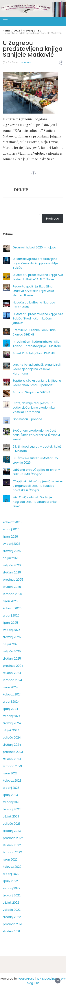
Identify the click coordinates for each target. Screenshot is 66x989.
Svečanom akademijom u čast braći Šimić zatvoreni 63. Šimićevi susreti (36, 434)
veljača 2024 (12, 737)
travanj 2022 (12, 895)
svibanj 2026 (11, 544)
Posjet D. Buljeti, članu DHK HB (34, 353)
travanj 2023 (12, 809)
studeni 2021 (11, 931)
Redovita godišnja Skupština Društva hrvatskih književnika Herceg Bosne (33, 290)
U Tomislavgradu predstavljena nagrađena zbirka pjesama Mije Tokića (35, 263)
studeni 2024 (12, 673)
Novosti (26, 62)
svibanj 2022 (11, 888)
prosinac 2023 (13, 752)
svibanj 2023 (11, 802)
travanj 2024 (12, 723)
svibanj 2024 (12, 716)
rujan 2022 (10, 859)
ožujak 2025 (11, 644)
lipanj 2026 (10, 536)
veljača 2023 (12, 824)
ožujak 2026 (11, 558)
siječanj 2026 (12, 572)
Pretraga (52, 218)
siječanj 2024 (12, 745)
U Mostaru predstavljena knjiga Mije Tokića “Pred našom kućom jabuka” (38, 318)
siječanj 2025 (12, 658)
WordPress (26, 978)
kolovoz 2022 (12, 867)
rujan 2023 (10, 773)
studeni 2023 (12, 759)
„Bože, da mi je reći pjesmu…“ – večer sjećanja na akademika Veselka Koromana (34, 407)
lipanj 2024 (10, 709)
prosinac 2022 (13, 838)
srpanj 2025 (11, 615)
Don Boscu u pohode (27, 419)
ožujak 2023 (11, 816)
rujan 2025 (10, 601)
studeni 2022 (12, 845)
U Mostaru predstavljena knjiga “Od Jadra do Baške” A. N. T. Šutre (38, 277)
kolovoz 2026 (12, 522)
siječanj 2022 (12, 917)
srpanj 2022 (11, 874)
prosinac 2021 (12, 924)
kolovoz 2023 (12, 780)
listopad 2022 (12, 852)
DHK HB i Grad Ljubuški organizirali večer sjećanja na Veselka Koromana (36, 369)
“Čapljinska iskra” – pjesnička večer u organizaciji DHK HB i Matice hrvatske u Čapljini (38, 485)
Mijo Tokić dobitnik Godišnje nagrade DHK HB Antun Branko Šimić (35, 501)
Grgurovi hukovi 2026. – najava (34, 247)
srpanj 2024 (11, 702)
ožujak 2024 (11, 730)
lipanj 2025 (10, 623)
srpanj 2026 (11, 529)
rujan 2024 (10, 687)
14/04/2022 (12, 62)
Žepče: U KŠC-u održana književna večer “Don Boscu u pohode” (37, 383)
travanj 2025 (12, 637)
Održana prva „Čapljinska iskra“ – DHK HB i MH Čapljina (36, 472)
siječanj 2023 (12, 831)
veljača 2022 (12, 910)
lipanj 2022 (10, 881)
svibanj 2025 (11, 630)
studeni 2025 (12, 587)
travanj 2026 (12, 551)
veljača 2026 (12, 565)
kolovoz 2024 (12, 694)
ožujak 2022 (11, 902)
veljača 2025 (12, 651)
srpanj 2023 (11, 788)
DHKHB (21, 189)
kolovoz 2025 (12, 608)
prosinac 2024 (13, 666)
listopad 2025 (12, 594)
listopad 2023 (12, 766)
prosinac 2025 (13, 579)
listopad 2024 (12, 680)
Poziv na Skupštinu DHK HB (31, 392)
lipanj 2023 (10, 795)
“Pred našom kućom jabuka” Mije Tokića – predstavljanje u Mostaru (37, 344)
